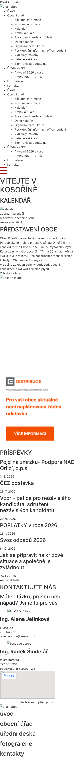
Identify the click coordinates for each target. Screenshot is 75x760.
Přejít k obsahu (10, 2)
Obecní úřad (15, 15)
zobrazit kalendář (12, 213)
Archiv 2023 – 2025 (28, 77)
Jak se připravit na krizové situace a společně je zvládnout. (31, 561)
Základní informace (28, 20)
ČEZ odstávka (17, 483)
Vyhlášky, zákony (26, 55)
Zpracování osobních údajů (33, 37)
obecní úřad (16, 723)
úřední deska (18, 733)
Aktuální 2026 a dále (29, 72)
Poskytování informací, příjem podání (40, 50)
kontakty (12, 753)
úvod (7, 713)
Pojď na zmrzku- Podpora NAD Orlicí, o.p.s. (37, 465)
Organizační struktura (29, 46)
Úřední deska (16, 68)
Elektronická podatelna (30, 63)
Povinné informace (27, 24)
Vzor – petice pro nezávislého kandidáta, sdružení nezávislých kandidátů (35, 504)
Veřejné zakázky (26, 59)
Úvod (11, 11)
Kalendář (21, 28)
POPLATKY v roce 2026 (28, 525)
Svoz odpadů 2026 (23, 540)
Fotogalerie (15, 81)
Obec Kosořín (24, 42)
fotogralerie (16, 743)
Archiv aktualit (24, 33)
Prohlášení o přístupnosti (37, 702)
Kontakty (13, 85)
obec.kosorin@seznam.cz (17, 636)
